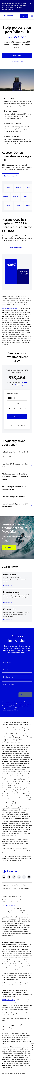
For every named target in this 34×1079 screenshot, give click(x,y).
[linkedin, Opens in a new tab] (3, 877)
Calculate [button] (17, 417)
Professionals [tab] (23, 452)
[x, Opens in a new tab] (19, 877)
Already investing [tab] (9, 452)
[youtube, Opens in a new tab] (29, 877)
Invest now (24, 16)
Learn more (9, 9)
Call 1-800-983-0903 (8, 905)
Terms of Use (15, 885)
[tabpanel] (17, 486)
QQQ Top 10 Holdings (8, 1000)
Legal (14, 888)
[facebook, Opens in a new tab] (24, 877)
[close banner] (30, 3)
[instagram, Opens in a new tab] (9, 877)
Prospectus (5, 885)
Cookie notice (6, 888)
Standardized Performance (10, 308)
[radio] (7, 407)
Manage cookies (24, 888)
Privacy (24, 885)
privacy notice (8, 708)
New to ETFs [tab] (7, 457)
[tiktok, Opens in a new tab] (14, 877)
